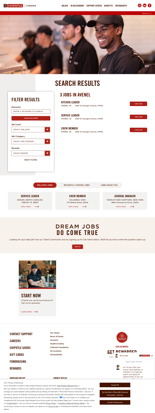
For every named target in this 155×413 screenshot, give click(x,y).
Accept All (115, 385)
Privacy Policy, (51, 403)
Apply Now (26, 206)
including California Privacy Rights (72, 403)
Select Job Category (23, 141)
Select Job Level (21, 129)
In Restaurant (77, 5)
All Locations (56, 351)
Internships (121, 5)
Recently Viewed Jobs (77, 185)
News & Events (56, 336)
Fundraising (18, 361)
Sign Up (79, 247)
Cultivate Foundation (59, 347)
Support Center (94, 5)
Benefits (108, 5)
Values (65, 5)
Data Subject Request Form (67, 385)
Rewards (15, 368)
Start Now (31, 295)
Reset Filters (31, 160)
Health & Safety (57, 343)
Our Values (55, 333)
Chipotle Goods (20, 348)
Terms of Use (53, 406)
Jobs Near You (109, 185)
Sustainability (56, 354)
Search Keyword (31, 118)
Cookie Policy (12, 403)
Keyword (16, 107)
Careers (31, 5)
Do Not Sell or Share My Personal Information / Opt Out (115, 393)
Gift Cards (17, 354)
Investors (54, 340)
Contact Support (21, 334)
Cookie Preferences (115, 402)
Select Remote (20, 153)
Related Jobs (45, 185)
